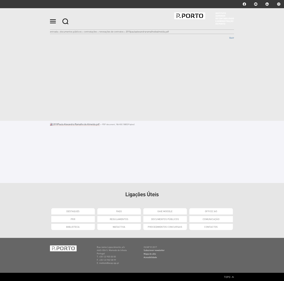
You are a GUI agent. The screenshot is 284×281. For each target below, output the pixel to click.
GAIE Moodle (165, 211)
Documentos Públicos (71, 31)
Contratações (90, 31)
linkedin (267, 4)
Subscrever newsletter (154, 250)
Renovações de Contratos (111, 31)
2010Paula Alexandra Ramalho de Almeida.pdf (76, 124)
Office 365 (211, 211)
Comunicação (211, 219)
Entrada (54, 31)
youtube (255, 4)
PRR (73, 219)
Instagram (278, 4)
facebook (244, 4)
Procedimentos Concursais (165, 226)
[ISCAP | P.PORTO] (204, 18)
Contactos (211, 226)
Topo (227, 277)
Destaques (73, 211)
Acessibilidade (150, 257)
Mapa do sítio (150, 253)
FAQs (119, 211)
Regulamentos (119, 219)
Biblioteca (73, 226)
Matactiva (119, 226)
